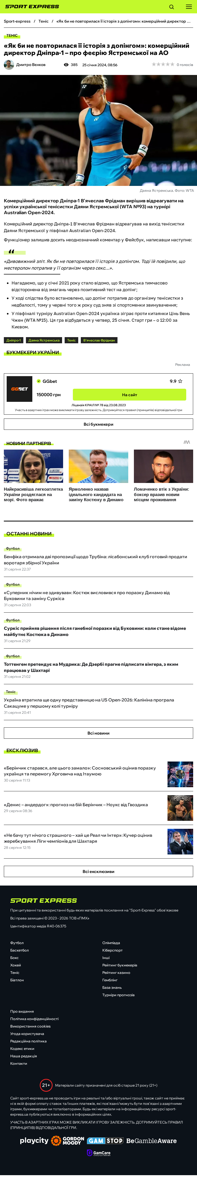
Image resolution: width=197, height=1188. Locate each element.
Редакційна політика (28, 1041)
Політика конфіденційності (34, 1018)
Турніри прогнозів (118, 995)
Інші (106, 957)
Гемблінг (109, 980)
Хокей (15, 965)
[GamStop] (105, 1141)
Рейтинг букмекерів (119, 965)
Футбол (12, 548)
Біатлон (17, 980)
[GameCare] (98, 1153)
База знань (112, 987)
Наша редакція (23, 1056)
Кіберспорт (112, 950)
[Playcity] (34, 1141)
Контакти (18, 1063)
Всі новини (98, 733)
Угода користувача (27, 1033)
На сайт (129, 394)
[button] (171, 8)
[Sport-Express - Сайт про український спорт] (29, 6)
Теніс (12, 35)
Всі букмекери (98, 424)
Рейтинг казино (116, 972)
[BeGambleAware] (151, 1141)
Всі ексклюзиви (98, 871)
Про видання (22, 1011)
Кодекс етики (22, 1048)
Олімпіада (111, 942)
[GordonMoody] (67, 1141)
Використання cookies (30, 1026)
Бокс (14, 957)
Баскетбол (19, 950)
